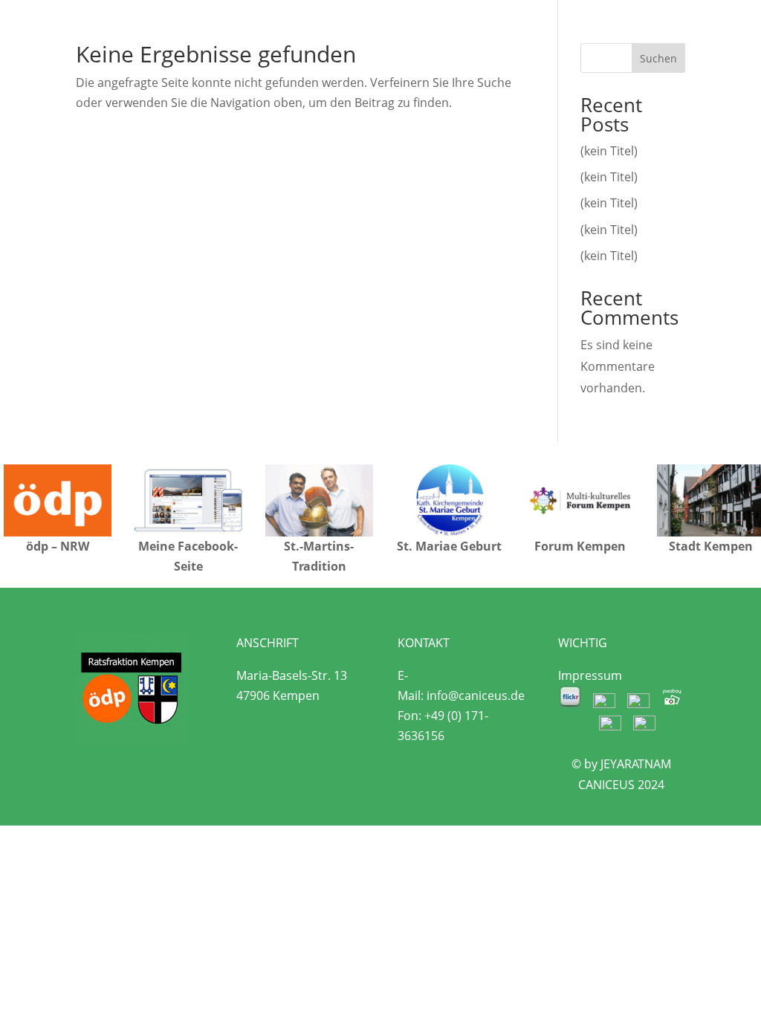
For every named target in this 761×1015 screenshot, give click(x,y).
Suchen (658, 58)
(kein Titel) (609, 151)
